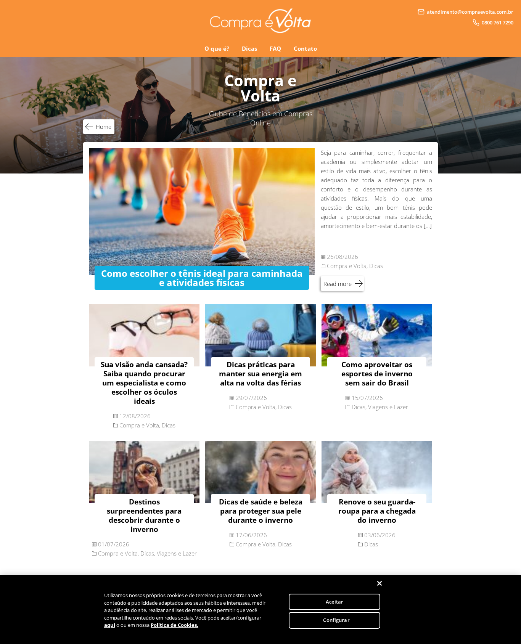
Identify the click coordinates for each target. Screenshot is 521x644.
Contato (305, 48)
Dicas (249, 48)
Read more (337, 283)
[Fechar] (379, 583)
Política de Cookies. (174, 625)
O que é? (216, 48)
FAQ (275, 48)
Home (103, 126)
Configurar (336, 620)
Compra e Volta (347, 266)
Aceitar (334, 601)
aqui (109, 625)
